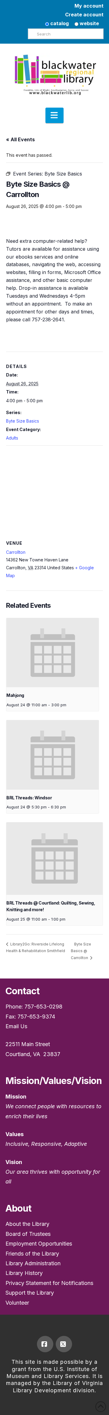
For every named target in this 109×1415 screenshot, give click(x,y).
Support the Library (29, 1293)
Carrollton (15, 552)
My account (89, 6)
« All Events (20, 139)
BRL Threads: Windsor (29, 797)
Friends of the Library (32, 1253)
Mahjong (15, 695)
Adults (12, 437)
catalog (59, 23)
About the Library (27, 1224)
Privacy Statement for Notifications (49, 1283)
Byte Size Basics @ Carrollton (81, 951)
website (88, 23)
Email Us (16, 1026)
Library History (24, 1273)
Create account (84, 15)
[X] (64, 1344)
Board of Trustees (28, 1234)
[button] (54, 115)
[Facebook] (45, 1344)
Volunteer (17, 1303)
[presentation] (52, 652)
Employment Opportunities (38, 1243)
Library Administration (33, 1263)
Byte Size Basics (22, 420)
